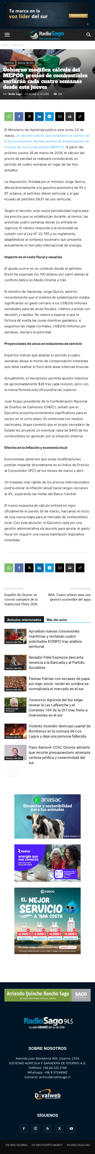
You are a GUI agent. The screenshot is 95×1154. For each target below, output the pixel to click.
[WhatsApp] (8, 116)
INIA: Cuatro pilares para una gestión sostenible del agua (69, 597)
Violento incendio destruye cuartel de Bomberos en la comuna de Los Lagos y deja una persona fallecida (60, 731)
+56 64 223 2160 (55, 1068)
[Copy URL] (80, 116)
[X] (29, 116)
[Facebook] (19, 116)
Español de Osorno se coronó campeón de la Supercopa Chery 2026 (21, 599)
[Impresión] (69, 116)
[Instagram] (35, 1128)
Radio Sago (15, 94)
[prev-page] (7, 774)
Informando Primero (12, 709)
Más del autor (57, 619)
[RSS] (47, 1128)
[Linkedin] (39, 116)
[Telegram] (49, 116)
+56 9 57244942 (55, 1072)
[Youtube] (71, 1128)
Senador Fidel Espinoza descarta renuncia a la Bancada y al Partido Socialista (57, 662)
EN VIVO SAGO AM (78, 1145)
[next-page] (14, 774)
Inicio (5, 45)
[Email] (59, 116)
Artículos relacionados (24, 619)
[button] (7, 35)
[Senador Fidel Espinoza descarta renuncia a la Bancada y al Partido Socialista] (15, 662)
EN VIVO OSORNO (16, 1145)
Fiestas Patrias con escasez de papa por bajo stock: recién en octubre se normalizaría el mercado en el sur (59, 683)
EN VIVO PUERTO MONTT (47, 1145)
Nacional (18, 45)
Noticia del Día (26, 62)
